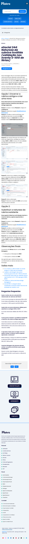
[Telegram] (26, 538)
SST (4, 469)
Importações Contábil (8, 508)
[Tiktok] (19, 538)
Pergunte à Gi (7, 68)
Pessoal (10, 18)
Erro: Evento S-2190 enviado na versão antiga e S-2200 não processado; (14, 269)
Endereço (4, 531)
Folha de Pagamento (8, 462)
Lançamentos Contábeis (8, 515)
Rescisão (23, 21)
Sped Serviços (6, 495)
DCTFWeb (5, 453)
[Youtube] (3, 538)
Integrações (6, 510)
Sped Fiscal (5, 493)
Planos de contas (7, 517)
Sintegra (5, 488)
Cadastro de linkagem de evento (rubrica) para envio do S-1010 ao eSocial (15, 273)
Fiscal (3, 472)
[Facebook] (8, 538)
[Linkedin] (11, 538)
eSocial (16, 21)
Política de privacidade (7, 529)
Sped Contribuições (7, 490)
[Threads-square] (21, 538)
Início (2, 38)
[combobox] (11, 11)
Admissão (5, 448)
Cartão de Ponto (8, 21)
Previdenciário (6, 464)
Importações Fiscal (7, 481)
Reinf (4, 484)
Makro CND (17, 18)
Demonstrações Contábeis (9, 506)
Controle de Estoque (7, 477)
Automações (6, 475)
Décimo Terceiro (6, 455)
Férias (4, 460)
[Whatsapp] (24, 538)
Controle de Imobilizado (8, 503)
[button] (27, 3)
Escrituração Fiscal (7, 479)
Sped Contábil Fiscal (8, 521)
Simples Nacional (7, 486)
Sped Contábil (6, 519)
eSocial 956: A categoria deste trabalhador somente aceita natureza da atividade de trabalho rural (15, 285)
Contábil (3, 500)
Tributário (5, 497)
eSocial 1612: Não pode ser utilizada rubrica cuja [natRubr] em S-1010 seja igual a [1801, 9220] (15, 277)
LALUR (4, 512)
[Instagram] (6, 538)
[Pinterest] (16, 538)
